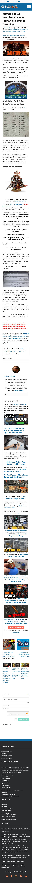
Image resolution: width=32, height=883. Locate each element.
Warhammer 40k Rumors (19, 31)
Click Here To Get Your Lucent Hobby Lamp (16, 463)
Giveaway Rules (4, 780)
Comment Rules (5, 776)
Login (27, 694)
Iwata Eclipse (8, 619)
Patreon (2, 1)
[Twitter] (16, 876)
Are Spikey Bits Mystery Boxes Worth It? (10, 796)
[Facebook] (5, 394)
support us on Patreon (14, 338)
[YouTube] (25, 876)
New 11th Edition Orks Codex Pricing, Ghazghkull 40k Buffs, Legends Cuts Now (25, 673)
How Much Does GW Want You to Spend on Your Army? (9, 654)
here (25, 108)
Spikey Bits (6, 35)
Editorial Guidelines (5, 787)
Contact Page (4, 804)
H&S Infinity (19, 619)
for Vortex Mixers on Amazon (18, 578)
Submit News (4, 806)
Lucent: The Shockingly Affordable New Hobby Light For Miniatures (14, 430)
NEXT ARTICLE (25, 648)
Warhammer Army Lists (6, 755)
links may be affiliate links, (20, 404)
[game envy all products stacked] (16, 81)
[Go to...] (29, 6)
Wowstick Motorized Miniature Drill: (16, 530)
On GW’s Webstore (20, 201)
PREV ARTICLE (6, 648)
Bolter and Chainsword (16, 204)
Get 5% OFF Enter (22, 598)
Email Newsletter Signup (7, 808)
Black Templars (13, 29)
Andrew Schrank (9, 28)
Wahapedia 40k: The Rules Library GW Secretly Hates (13, 864)
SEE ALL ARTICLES (18, 390)
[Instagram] (20, 876)
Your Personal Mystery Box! (16, 497)
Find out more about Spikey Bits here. (12, 861)
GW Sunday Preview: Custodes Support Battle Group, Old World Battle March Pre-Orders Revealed (6, 675)
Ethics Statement (5, 783)
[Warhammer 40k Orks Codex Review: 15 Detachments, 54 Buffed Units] (16, 663)
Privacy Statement (5, 778)
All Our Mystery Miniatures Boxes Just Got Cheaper (16, 476)
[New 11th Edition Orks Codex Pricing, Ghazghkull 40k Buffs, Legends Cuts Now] (25, 663)
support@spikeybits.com (8, 819)
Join (30, 1)
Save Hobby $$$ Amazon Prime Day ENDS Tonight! (24, 654)
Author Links (4, 792)
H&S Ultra (10, 621)
